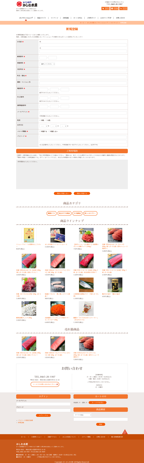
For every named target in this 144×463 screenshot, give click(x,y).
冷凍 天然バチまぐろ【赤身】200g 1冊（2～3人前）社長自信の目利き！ (85, 271)
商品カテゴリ (41, 18)
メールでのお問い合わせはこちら (44, 384)
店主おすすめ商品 (64, 213)
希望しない (54, 131)
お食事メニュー (36, 437)
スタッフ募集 (86, 437)
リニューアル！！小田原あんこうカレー (28, 245)
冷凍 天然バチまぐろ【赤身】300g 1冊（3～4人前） (114, 271)
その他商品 (77, 213)
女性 (48, 120)
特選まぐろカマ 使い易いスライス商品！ (57, 295)
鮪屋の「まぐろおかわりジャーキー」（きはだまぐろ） (85, 319)
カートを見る (77, 18)
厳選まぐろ (51, 213)
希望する (44, 131)
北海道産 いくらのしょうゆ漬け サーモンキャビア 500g (57, 319)
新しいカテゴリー (90, 213)
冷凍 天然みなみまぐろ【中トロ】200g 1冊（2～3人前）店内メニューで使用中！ (115, 246)
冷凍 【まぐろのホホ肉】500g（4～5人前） (28, 295)
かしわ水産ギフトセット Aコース (56, 244)
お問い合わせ (120, 18)
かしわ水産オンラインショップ (97, 22)
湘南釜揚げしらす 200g (24, 317)
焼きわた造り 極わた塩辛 (111, 294)
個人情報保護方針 (117, 437)
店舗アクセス (52, 437)
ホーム (82, 22)
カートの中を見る (97, 402)
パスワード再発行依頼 (25, 420)
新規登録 (21, 422)
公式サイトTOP (105, 18)
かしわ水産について (69, 437)
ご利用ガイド (91, 18)
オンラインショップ (26, 18)
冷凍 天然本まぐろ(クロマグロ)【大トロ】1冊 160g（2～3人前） (58, 271)
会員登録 (66, 18)
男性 (42, 120)
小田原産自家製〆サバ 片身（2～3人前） (86, 295)
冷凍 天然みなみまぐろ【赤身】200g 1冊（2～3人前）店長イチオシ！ (28, 271)
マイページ (54, 18)
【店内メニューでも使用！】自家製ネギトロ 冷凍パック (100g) (85, 245)
